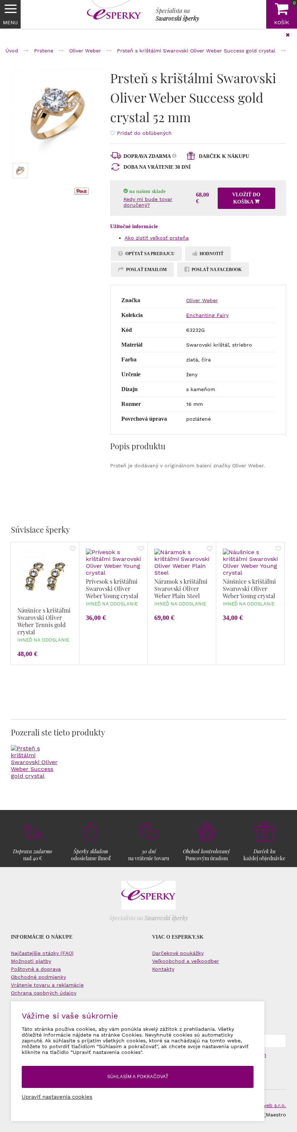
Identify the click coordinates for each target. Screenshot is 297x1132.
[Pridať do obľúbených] (72, 549)
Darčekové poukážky (178, 953)
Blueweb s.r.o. (268, 1105)
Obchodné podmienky (38, 977)
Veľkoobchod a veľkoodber (185, 961)
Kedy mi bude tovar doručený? (148, 202)
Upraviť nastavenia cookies (57, 1097)
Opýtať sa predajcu (149, 253)
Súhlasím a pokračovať (137, 1076)
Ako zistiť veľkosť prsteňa (157, 238)
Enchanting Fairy (207, 315)
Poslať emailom (146, 269)
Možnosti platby (31, 961)
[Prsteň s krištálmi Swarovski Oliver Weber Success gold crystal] (57, 114)
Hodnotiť (210, 253)
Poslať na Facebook (216, 269)
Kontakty (163, 969)
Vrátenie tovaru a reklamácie (47, 985)
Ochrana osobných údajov (43, 993)
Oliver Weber (202, 300)
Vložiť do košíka (246, 198)
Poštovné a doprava (36, 969)
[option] (57, 114)
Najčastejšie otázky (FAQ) (42, 953)
